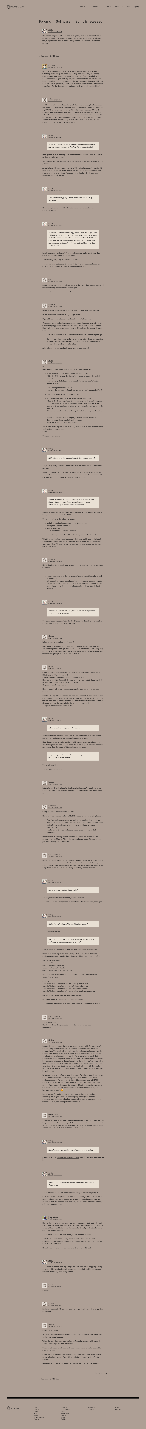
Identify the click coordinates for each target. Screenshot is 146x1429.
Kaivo (36, 1411)
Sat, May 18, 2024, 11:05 (54, 137)
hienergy (52, 806)
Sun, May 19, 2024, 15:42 (55, 561)
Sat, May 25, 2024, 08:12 (55, 1326)
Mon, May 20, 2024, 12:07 (55, 720)
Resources (95, 7)
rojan (50, 1284)
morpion (51, 65)
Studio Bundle (39, 1417)
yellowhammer (54, 99)
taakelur (51, 305)
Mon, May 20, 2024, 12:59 (55, 784)
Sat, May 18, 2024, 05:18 (55, 67)
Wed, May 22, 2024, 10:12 (55, 882)
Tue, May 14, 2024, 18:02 (55, 32)
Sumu (36, 1415)
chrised (51, 636)
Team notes (65, 1413)
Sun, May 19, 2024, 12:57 (55, 450)
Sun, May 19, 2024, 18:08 (55, 603)
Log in (128, 7)
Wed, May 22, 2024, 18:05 (55, 1116)
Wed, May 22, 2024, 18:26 (55, 1175)
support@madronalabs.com (71, 38)
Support (63, 1417)
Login (117, 1407)
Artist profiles (65, 1409)
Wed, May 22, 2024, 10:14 (55, 916)
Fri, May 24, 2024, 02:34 (54, 1286)
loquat (51, 782)
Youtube (91, 1409)
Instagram (91, 1407)
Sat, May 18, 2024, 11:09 (54, 225)
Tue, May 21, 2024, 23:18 (55, 856)
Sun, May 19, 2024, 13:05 (55, 492)
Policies (63, 1419)
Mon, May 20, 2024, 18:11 (55, 808)
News (63, 1411)
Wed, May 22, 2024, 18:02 (55, 1042)
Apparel (36, 1419)
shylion (51, 1040)
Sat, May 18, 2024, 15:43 (55, 281)
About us (108, 7)
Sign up (136, 7)
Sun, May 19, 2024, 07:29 (55, 306)
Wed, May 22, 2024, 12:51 (55, 1018)
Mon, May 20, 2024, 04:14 (55, 668)
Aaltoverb (37, 1409)
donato (51, 1303)
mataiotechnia (54, 854)
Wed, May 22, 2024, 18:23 (55, 1142)
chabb (50, 361)
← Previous (43, 56)
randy (50, 30)
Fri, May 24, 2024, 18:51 (54, 1305)
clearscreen (53, 1114)
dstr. (50, 279)
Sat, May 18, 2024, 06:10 (55, 101)
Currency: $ (117, 7)
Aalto (36, 1407)
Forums (45, 21)
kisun (50, 666)
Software (63, 21)
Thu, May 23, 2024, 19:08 (55, 1263)
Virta (35, 1413)
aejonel (51, 1324)
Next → (58, 56)
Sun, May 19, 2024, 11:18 (55, 363)
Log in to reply (101, 1373)
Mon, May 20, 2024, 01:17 (55, 638)
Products (82, 7)
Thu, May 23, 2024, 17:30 (55, 1219)
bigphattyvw (53, 1217)
